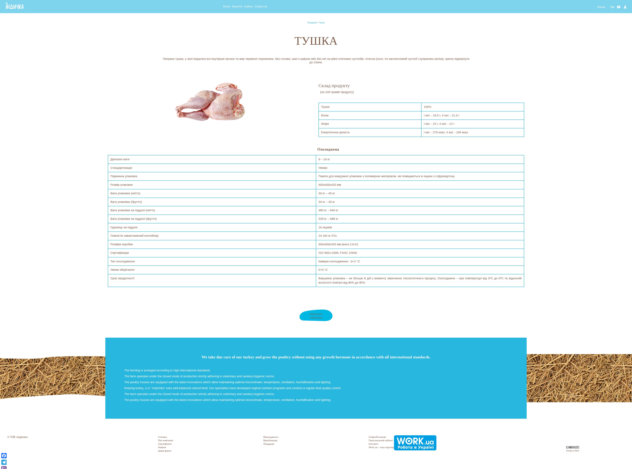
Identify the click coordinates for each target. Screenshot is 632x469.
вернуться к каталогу (316, 316)
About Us (237, 6)
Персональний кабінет (381, 440)
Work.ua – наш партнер (381, 447)
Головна (162, 437)
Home (226, 6)
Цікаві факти (164, 450)
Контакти (373, 444)
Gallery (248, 6)
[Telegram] (4, 462)
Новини (162, 447)
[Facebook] (4, 455)
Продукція (312, 23)
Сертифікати (165, 444)
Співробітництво (377, 437)
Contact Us (260, 6)
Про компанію (165, 440)
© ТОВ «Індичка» (17, 437)
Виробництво (270, 440)
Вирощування (270, 437)
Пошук (601, 7)
